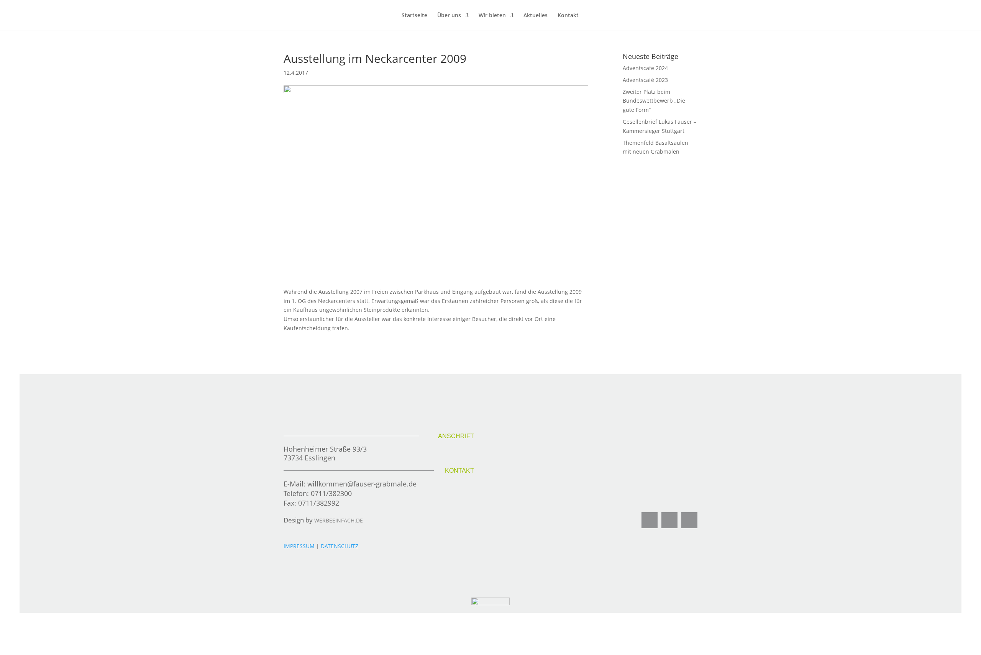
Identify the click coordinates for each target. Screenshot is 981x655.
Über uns (449, 16)
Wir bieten (492, 16)
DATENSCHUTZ (339, 546)
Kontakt (568, 16)
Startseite (414, 16)
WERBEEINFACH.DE (338, 520)
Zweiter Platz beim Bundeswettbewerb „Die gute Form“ (654, 101)
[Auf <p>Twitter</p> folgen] (669, 520)
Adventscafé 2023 (645, 80)
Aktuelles (535, 16)
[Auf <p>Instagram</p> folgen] (689, 520)
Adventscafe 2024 (645, 68)
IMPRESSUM (300, 546)
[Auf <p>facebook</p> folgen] (649, 520)
